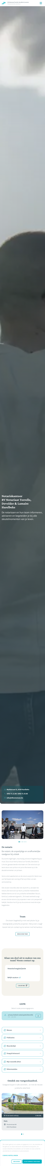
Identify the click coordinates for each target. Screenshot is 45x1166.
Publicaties (11, 1038)
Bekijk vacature (13, 977)
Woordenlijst (11, 1046)
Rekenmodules (12, 1069)
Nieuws (9, 1030)
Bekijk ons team (22, 934)
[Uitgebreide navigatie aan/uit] (40, 3)
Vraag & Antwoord (13, 1053)
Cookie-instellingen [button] (10, 1155)
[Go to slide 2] (20, 841)
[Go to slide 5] (25, 841)
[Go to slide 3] (22, 841)
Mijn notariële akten (14, 1062)
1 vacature (21, 985)
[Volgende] (39, 824)
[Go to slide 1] (19, 841)
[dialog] (22, 1153)
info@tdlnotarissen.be (15, 798)
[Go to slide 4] (24, 841)
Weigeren (16, 1161)
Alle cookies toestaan (32, 1161)
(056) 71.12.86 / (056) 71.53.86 (17, 794)
